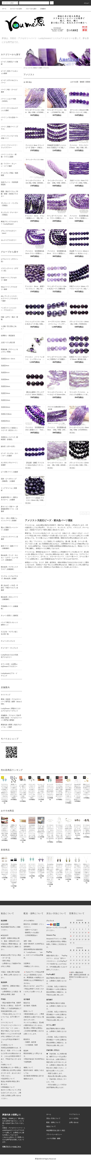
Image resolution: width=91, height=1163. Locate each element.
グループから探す (31, 8)
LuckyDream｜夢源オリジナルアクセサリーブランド (11, 710)
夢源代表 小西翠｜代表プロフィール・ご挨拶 (11, 726)
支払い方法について (53, 1118)
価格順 (82, 82)
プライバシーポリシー (54, 1134)
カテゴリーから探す (16, 8)
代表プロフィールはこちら (11, 1146)
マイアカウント (74, 1114)
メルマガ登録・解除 (53, 1138)
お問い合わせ (73, 1122)
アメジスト (46, 67)
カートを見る (73, 1118)
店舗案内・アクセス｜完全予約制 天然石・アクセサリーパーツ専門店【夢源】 (11, 717)
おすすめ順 (74, 82)
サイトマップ (5, 695)
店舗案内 (43, 8)
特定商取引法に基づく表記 (55, 1130)
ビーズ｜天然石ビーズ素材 (35, 67)
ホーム (4, 8)
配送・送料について (53, 1122)
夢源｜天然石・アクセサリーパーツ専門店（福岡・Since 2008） (11, 701)
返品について (51, 1126)
